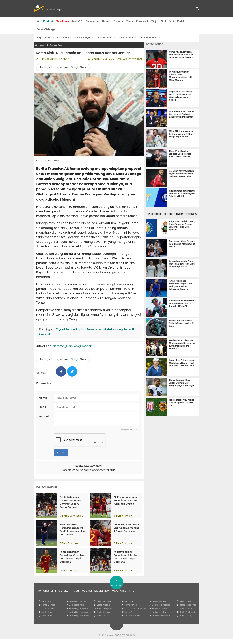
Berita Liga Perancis (78, 612)
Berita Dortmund (160, 608)
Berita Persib (130, 601)
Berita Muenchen (188, 604)
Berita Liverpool (104, 608)
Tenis (129, 21)
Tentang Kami (47, 590)
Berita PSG (102, 615)
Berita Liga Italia (76, 604)
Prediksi (48, 21)
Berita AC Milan (159, 612)
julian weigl (73, 346)
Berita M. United (104, 601)
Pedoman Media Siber (95, 590)
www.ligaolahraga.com (121, 634)
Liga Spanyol (82, 37)
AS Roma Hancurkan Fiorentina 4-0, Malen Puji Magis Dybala (125, 500)
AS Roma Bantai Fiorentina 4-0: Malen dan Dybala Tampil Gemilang (125, 557)
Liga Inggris (44, 37)
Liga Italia (63, 37)
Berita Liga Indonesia (79, 615)
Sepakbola (62, 21)
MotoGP (77, 21)
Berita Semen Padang (135, 608)
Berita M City (186, 615)
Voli (171, 21)
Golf (163, 21)
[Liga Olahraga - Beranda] (48, 8)
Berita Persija (130, 604)
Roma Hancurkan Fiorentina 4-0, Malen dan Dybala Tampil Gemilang (72, 557)
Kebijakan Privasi (68, 590)
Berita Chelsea (104, 612)
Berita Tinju (46, 612)
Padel (180, 21)
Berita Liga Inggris (77, 601)
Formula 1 (142, 21)
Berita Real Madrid (161, 604)
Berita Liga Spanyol (78, 608)
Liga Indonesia (148, 37)
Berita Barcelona (160, 601)
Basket (106, 21)
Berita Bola (46, 601)
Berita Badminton (49, 608)
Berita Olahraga (45, 29)
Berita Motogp (48, 604)
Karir (134, 590)
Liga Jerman (126, 37)
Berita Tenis (46, 615)
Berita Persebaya (132, 615)
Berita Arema (130, 612)
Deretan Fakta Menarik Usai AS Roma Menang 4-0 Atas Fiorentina (127, 527)
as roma (58, 346)
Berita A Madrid (187, 612)
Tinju (154, 21)
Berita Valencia (187, 608)
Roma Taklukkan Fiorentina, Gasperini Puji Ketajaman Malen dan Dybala (72, 529)
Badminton (92, 21)
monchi (87, 346)
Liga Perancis (105, 37)
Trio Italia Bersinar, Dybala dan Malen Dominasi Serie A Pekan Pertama (70, 502)
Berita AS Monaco (161, 615)
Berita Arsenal (103, 604)
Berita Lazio (185, 601)
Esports (118, 21)
